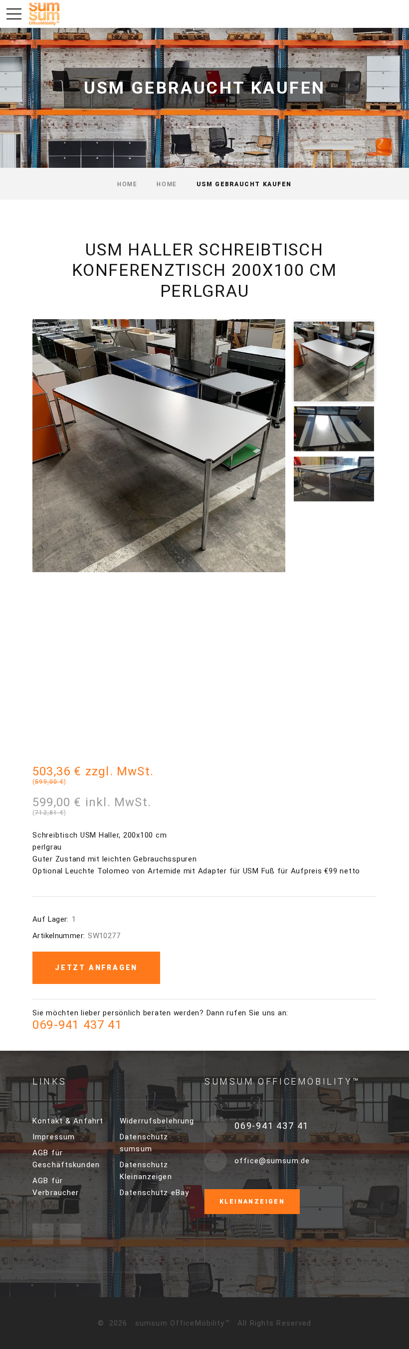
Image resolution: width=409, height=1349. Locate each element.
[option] (159, 445)
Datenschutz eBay (154, 1192)
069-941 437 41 (77, 1025)
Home (127, 184)
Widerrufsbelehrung (157, 1120)
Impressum (53, 1136)
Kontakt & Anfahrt (67, 1120)
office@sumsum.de (272, 1160)
